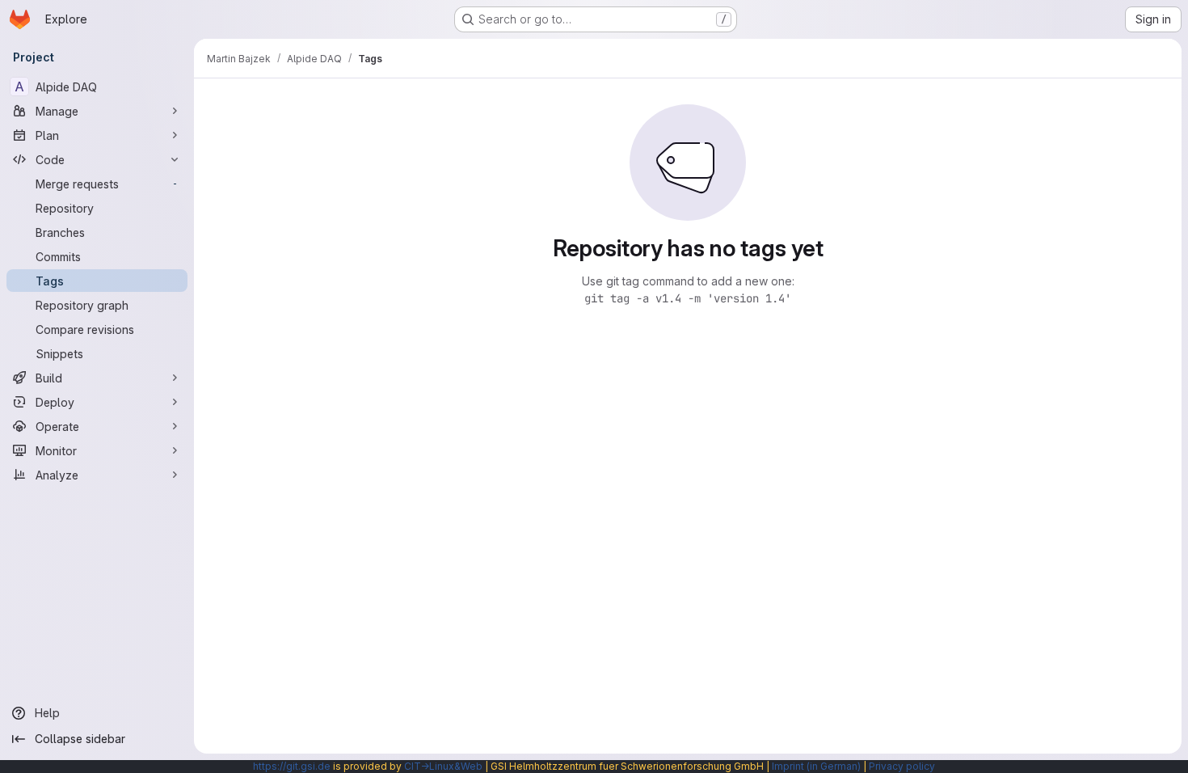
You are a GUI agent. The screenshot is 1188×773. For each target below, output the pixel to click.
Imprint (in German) (816, 766)
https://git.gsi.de (292, 766)
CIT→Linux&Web (443, 766)
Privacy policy (902, 766)
